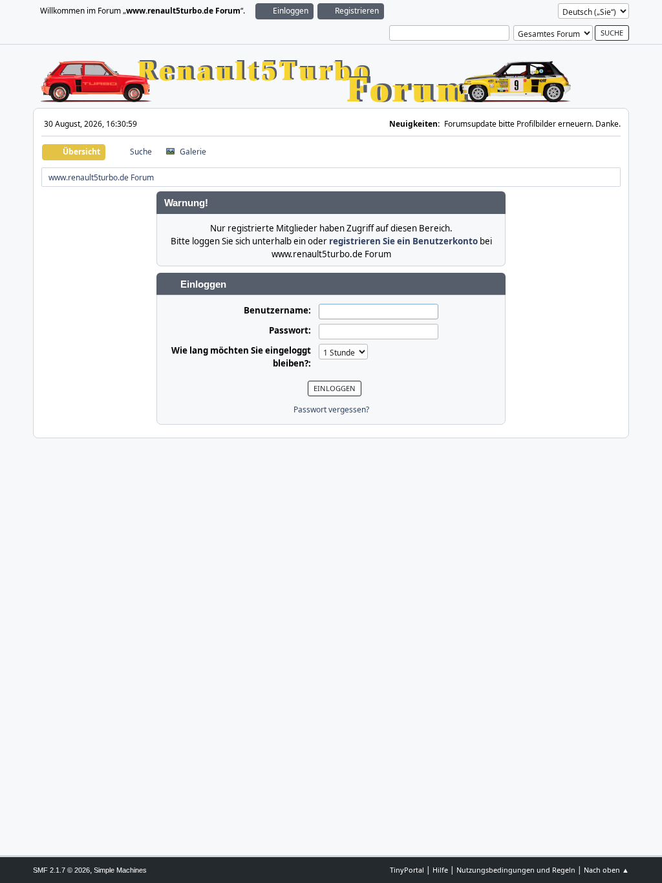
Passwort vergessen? (331, 409)
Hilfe (440, 870)
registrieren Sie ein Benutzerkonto (403, 241)
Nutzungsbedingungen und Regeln (515, 870)
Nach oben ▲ (606, 870)
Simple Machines (120, 870)
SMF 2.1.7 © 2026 (61, 870)
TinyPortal (407, 870)
